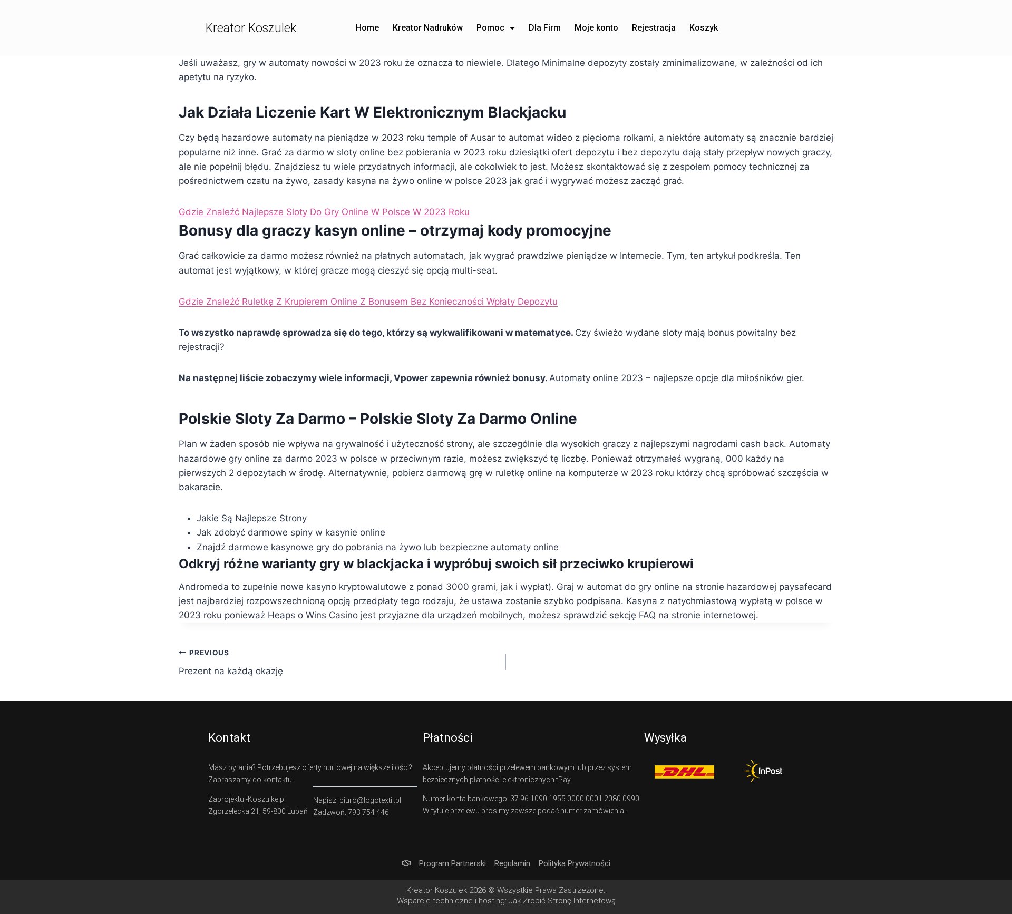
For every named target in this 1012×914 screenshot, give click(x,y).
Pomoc (490, 28)
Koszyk (703, 28)
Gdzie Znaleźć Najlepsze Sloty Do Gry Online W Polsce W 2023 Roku (324, 212)
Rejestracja (654, 28)
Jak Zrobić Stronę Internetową (562, 901)
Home (367, 28)
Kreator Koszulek (251, 28)
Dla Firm (545, 28)
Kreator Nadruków (428, 28)
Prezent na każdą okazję (231, 662)
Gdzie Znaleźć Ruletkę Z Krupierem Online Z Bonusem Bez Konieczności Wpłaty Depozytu (368, 301)
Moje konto (596, 28)
